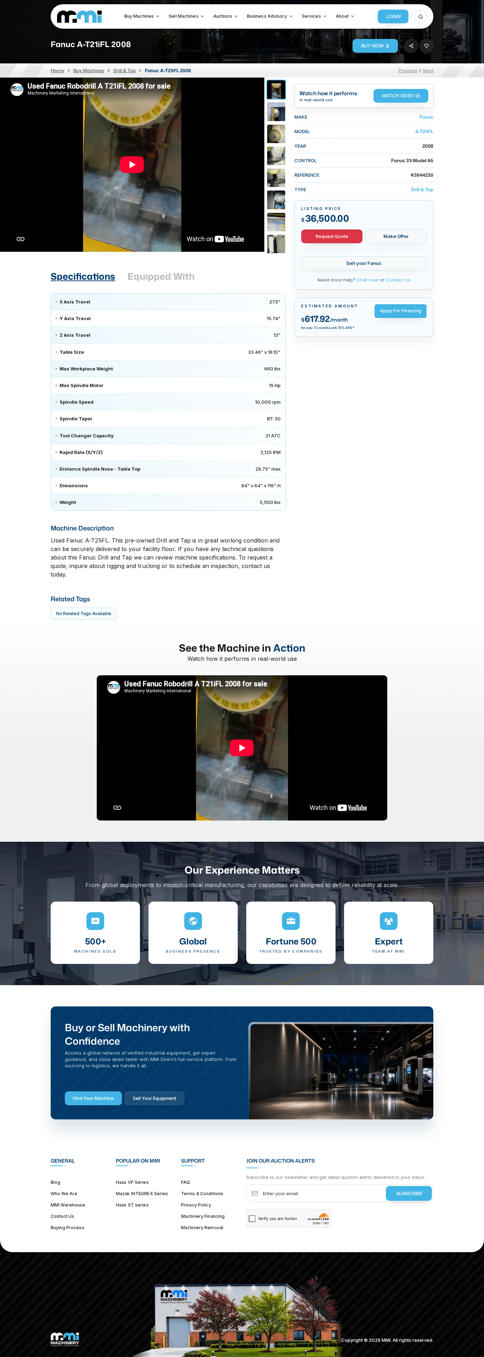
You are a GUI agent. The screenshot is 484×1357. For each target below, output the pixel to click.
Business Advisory (267, 16)
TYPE (300, 189)
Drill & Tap (124, 70)
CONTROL (305, 160)
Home (57, 70)
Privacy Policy (196, 1205)
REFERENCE (306, 175)
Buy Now (372, 45)
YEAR (300, 146)
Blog (55, 1182)
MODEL (302, 131)
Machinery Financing (203, 1216)
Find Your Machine (93, 1098)
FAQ (185, 1182)
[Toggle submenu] (157, 16)
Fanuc (426, 117)
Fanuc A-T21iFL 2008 (168, 70)
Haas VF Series (132, 1182)
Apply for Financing (400, 310)
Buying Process (67, 1227)
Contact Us (398, 280)
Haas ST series (132, 1205)
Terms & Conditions (202, 1193)
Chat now (367, 280)
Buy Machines (139, 16)
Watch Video (398, 95)
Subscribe (409, 1193)
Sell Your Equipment (154, 1098)
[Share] (411, 46)
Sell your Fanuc (364, 263)
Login (393, 16)
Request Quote (332, 236)
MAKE (300, 117)
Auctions (222, 16)
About (342, 16)
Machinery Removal (202, 1227)
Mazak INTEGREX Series (142, 1193)
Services (311, 16)
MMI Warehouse (68, 1205)
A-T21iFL (424, 131)
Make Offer (396, 236)
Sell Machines (183, 16)
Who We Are (64, 1193)
